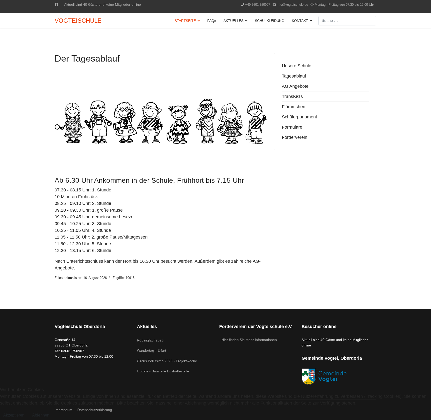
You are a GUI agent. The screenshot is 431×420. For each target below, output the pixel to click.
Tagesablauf (294, 76)
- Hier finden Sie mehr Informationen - (249, 340)
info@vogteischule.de (292, 4)
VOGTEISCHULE (78, 21)
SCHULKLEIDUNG (269, 21)
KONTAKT (300, 21)
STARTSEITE (185, 21)
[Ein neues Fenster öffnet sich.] (339, 376)
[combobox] (347, 20)
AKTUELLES (233, 21)
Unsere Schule (296, 65)
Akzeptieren (13, 415)
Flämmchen (293, 106)
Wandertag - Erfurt (151, 350)
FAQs (211, 21)
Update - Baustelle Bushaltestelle (163, 371)
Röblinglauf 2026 (150, 340)
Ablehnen (40, 415)
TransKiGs (292, 96)
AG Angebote (295, 86)
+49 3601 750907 (257, 4)
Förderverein (294, 137)
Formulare (292, 127)
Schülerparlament (299, 116)
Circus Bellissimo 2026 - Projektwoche (167, 361)
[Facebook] (56, 4)
